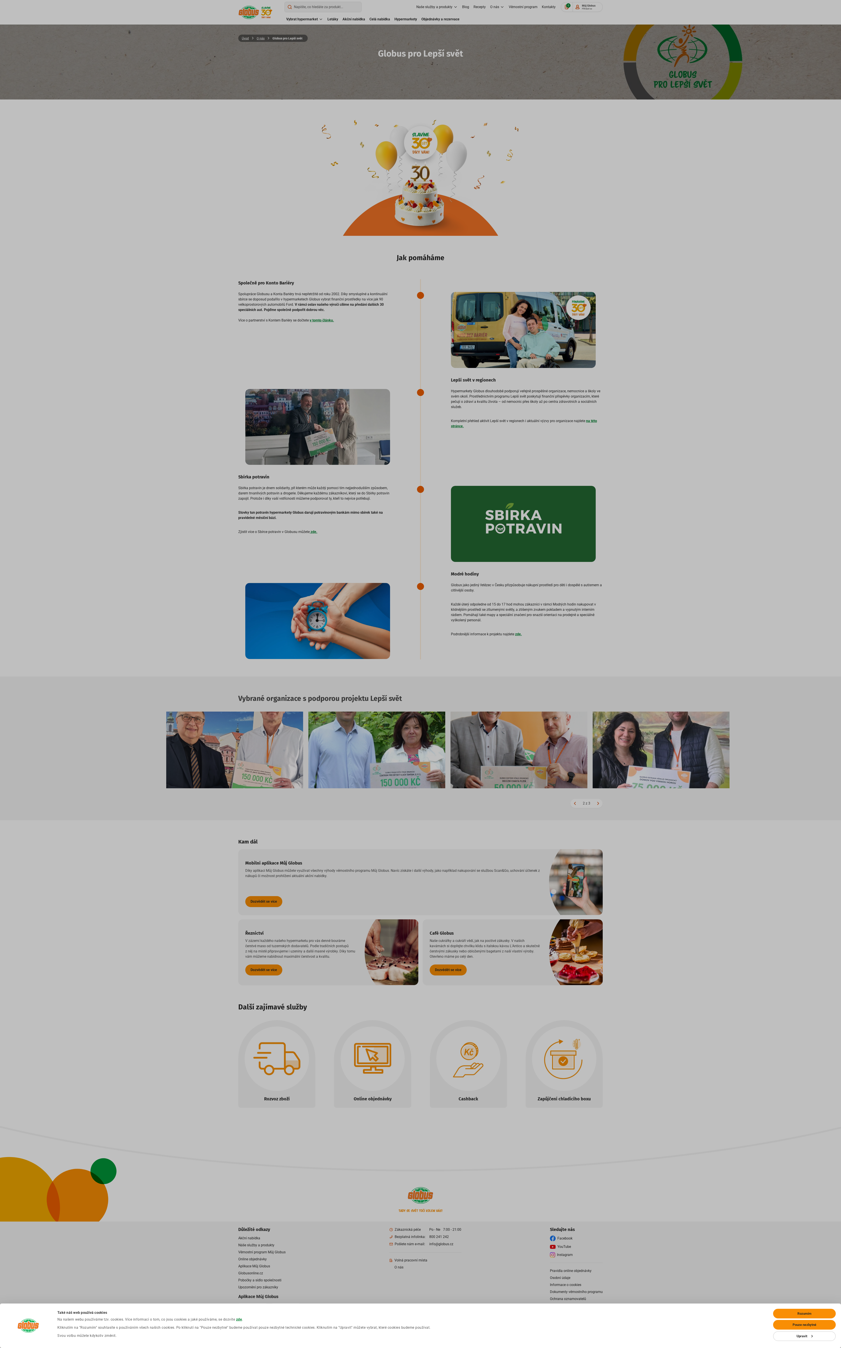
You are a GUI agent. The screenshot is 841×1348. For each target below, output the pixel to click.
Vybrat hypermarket (302, 19)
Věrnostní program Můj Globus (262, 1252)
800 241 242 (439, 1237)
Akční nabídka (354, 19)
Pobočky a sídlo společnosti (259, 1280)
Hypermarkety (405, 19)
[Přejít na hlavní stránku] (248, 12)
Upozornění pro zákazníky (258, 1287)
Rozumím (804, 1314)
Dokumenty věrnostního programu (576, 1292)
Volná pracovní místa (410, 1260)
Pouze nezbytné (804, 1325)
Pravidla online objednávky (571, 1271)
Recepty (480, 7)
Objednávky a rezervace (440, 19)
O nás (494, 7)
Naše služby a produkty (434, 7)
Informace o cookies (565, 1285)
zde (239, 1319)
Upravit (802, 1336)
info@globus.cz (441, 1244)
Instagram (565, 1255)
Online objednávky (373, 1098)
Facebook (564, 1238)
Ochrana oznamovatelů (568, 1299)
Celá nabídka (379, 19)
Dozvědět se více (264, 901)
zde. (313, 532)
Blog (465, 7)
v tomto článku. (322, 320)
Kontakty (549, 7)
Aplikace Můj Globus (254, 1266)
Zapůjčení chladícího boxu (564, 1098)
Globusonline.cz (250, 1273)
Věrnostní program (523, 7)
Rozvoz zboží (277, 1098)
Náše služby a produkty (256, 1245)
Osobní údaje (560, 1278)
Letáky (332, 19)
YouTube (564, 1247)
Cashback (468, 1098)
